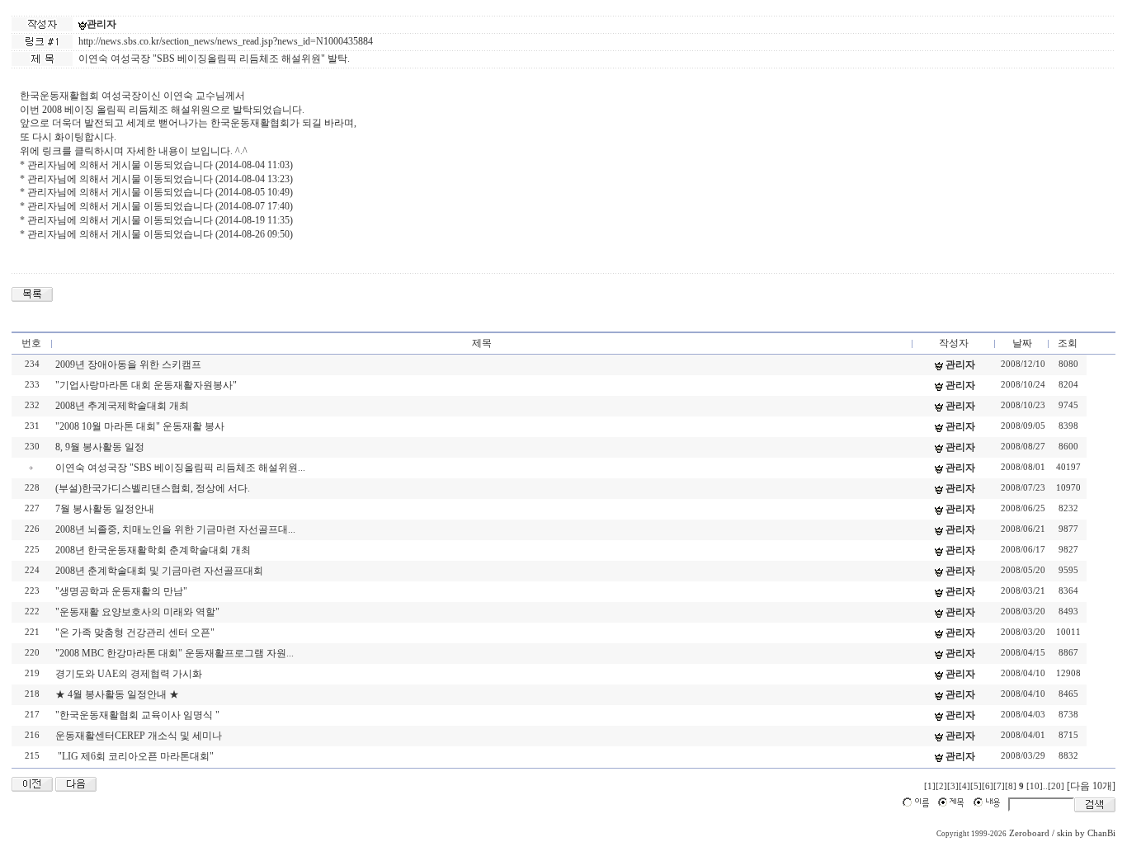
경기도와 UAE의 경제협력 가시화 (128, 674)
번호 (31, 343)
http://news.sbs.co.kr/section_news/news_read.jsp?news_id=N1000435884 (225, 41)
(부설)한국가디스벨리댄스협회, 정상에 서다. (152, 488)
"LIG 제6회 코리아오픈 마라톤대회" (134, 756)
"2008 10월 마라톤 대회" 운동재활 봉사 (139, 426)
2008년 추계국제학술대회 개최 (122, 406)
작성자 (954, 343)
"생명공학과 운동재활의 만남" (121, 591)
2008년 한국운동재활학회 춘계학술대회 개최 (153, 550)
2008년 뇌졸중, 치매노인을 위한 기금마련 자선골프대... (175, 529)
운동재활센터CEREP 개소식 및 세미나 (138, 735)
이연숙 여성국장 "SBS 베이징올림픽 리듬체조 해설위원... (180, 467)
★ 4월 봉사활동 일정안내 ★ (117, 694)
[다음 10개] (1091, 786)
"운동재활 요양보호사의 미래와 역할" (137, 612)
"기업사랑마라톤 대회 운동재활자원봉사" (146, 385)
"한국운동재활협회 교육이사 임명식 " (137, 715)
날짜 (1022, 343)
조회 (1067, 343)
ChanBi (1101, 833)
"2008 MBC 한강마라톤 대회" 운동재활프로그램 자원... (174, 653)
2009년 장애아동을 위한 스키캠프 (128, 364)
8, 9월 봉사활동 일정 (99, 447)
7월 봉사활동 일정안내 (104, 509)
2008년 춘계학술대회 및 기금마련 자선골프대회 (159, 570)
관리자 (101, 24)
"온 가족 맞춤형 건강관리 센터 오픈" (135, 632)
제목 (482, 343)
